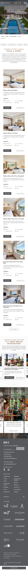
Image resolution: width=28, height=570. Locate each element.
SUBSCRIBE (20, 448)
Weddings (16, 476)
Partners (13, 556)
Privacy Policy (18, 556)
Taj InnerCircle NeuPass (17, 479)
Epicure (16, 482)
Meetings (6, 487)
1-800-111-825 (7, 454)
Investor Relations (7, 556)
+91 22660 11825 (8, 456)
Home (2, 36)
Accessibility (13, 554)
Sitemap (16, 491)
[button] (14, 497)
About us (16, 484)
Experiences (7, 491)
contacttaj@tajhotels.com (10, 464)
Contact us (16, 487)
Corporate (5, 552)
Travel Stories (17, 489)
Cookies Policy (6, 558)
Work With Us (16, 552)
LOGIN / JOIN (13, 430)
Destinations (7, 476)
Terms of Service (7, 554)
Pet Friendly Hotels (7, 484)
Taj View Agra (13, 36)
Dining (5, 489)
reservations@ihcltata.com (10, 458)
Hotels (6, 36)
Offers (5, 481)
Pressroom (11, 552)
